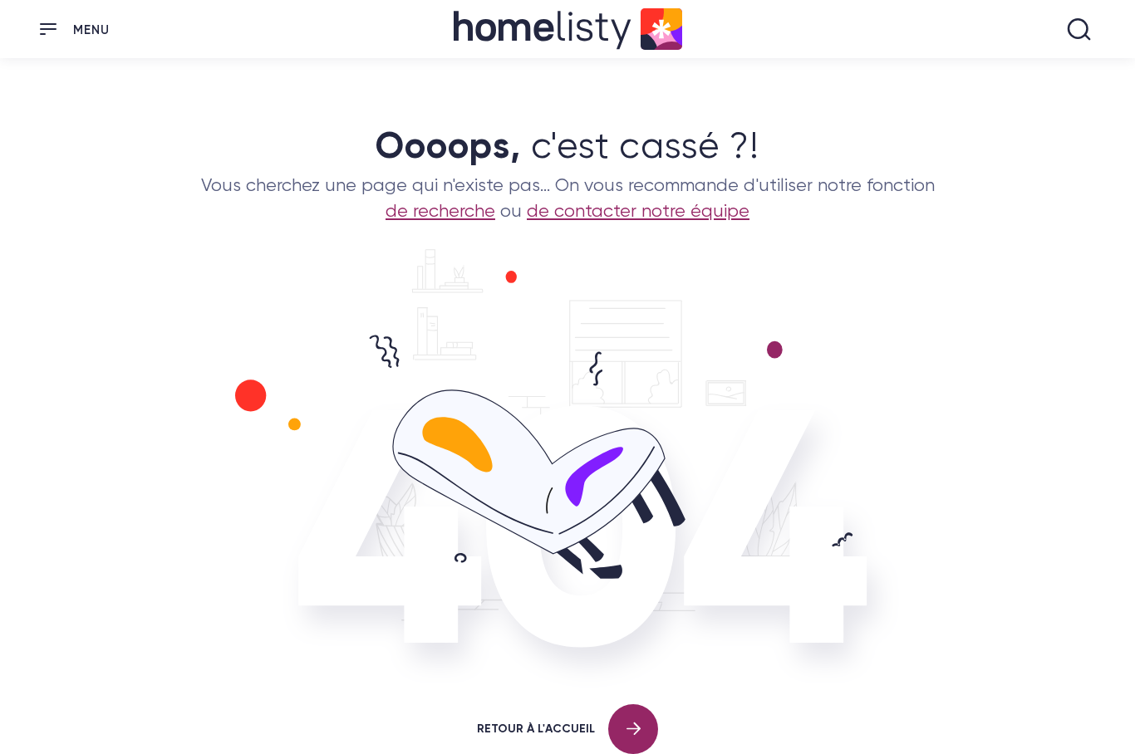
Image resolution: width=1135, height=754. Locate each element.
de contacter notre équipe (638, 210)
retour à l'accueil (536, 728)
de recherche (440, 210)
